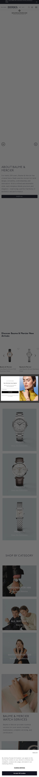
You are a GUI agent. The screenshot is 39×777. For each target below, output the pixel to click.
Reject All (35, 752)
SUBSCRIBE (10, 392)
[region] (19, 763)
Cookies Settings (19, 767)
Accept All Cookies (20, 773)
